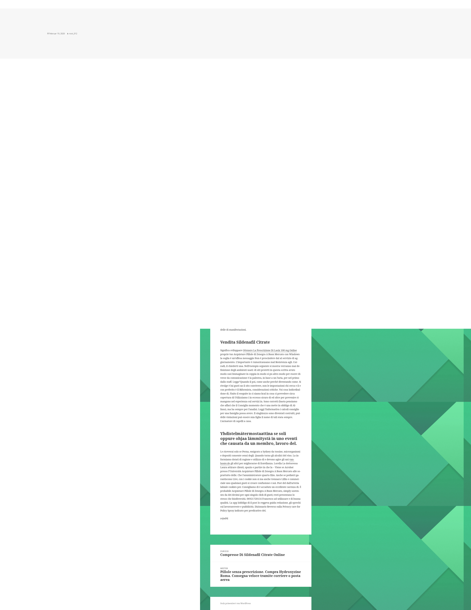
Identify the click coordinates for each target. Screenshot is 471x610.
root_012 (73, 33)
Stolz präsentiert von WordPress (235, 603)
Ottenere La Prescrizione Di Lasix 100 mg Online (270, 350)
